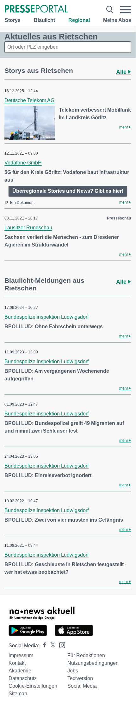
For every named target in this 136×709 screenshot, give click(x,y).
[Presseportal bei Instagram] (60, 644)
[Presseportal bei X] (50, 645)
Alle (122, 72)
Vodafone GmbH (23, 162)
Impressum (21, 655)
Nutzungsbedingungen (93, 663)
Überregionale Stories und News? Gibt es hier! (67, 191)
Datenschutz (23, 678)
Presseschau (119, 218)
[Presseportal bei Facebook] (42, 645)
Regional (79, 20)
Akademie (20, 670)
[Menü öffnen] (125, 9)
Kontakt (17, 663)
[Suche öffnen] (110, 9)
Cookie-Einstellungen (33, 686)
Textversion (80, 678)
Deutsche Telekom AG (29, 100)
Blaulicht (44, 20)
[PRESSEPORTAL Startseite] (36, 9)
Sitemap (18, 693)
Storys (13, 20)
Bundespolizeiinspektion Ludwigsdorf (46, 317)
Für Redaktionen (86, 655)
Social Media (82, 686)
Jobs (72, 670)
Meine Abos (117, 20)
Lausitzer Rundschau (28, 227)
